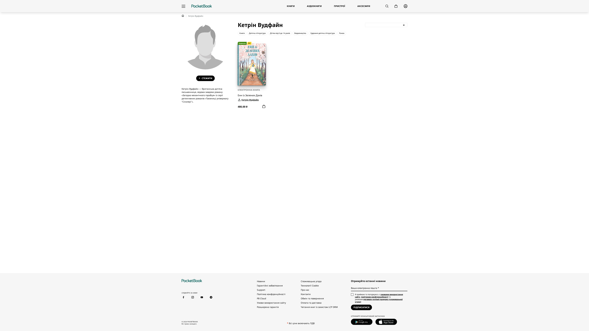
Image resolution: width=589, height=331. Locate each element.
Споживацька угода (311, 281)
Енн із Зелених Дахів (250, 95)
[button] (386, 25)
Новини (261, 281)
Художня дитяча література (322, 33)
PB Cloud (261, 298)
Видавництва (300, 33)
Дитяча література (257, 33)
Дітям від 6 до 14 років (280, 33)
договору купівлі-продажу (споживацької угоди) (379, 300)
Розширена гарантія (268, 307)
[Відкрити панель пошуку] (386, 6)
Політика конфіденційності (271, 294)
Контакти (306, 294)
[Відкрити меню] (183, 6)
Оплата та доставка (311, 302)
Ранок (341, 33)
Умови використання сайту (271, 302)
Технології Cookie (310, 285)
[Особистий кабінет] (405, 6)
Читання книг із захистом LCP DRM (319, 307)
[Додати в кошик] (264, 106)
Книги (242, 33)
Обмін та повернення (312, 298)
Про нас (305, 289)
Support (261, 289)
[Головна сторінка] (201, 6)
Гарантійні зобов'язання (270, 285)
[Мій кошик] (396, 6)
